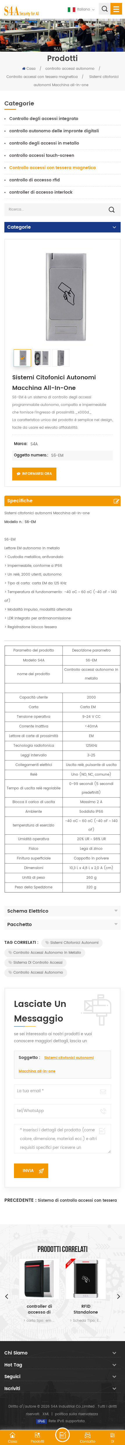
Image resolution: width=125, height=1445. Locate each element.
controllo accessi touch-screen (41, 155)
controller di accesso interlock (40, 192)
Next (119, 1296)
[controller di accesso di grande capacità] (39, 1278)
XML (45, 1414)
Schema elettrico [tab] (27, 911)
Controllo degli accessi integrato (43, 118)
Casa (30, 69)
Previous (6, 1296)
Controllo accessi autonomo (38, 972)
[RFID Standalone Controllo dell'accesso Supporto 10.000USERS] (85, 1278)
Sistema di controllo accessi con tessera (77, 1201)
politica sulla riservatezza (76, 1414)
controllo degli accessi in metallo (44, 143)
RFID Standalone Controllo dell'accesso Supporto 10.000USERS (86, 1309)
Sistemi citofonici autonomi (74, 943)
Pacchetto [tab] (19, 924)
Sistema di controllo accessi (38, 962)
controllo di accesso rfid (34, 180)
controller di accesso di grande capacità (39, 1309)
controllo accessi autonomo (69, 69)
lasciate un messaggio (62, 1434)
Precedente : (20, 1200)
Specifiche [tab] (20, 501)
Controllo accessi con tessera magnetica (42, 77)
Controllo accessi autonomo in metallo (47, 953)
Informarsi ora (37, 474)
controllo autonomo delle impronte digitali (54, 131)
